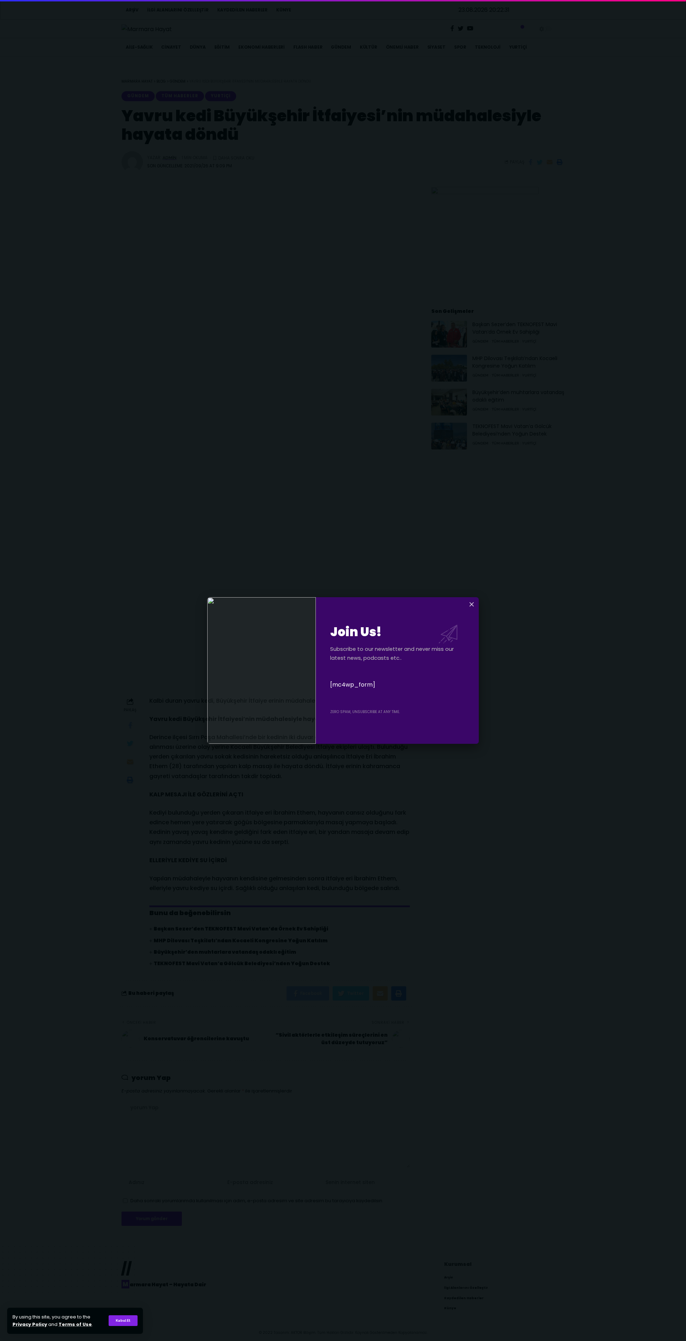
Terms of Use (75, 1324)
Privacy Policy (30, 1324)
